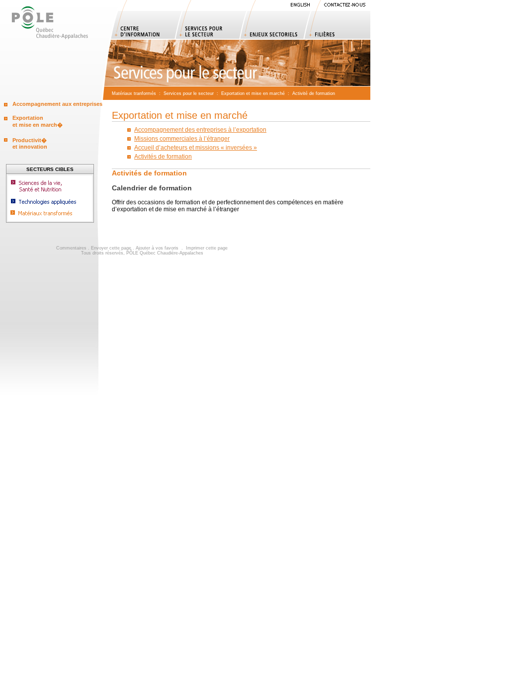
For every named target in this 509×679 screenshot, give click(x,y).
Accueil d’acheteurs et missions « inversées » (195, 147)
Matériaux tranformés (134, 93)
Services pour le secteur (189, 93)
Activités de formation (163, 156)
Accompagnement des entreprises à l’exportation (200, 129)
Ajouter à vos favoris (157, 248)
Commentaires (71, 248)
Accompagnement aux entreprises (57, 104)
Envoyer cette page (111, 248)
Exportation (233, 93)
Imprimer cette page (207, 248)
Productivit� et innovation (29, 143)
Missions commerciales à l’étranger (182, 138)
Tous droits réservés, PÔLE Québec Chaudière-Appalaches (142, 253)
